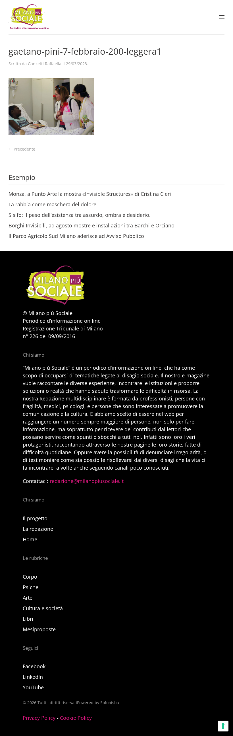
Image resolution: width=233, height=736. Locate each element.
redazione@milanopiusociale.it (87, 481)
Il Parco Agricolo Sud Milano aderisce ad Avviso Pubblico (76, 236)
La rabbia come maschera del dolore (52, 204)
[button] (221, 17)
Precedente (24, 149)
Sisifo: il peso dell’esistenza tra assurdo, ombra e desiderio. (80, 214)
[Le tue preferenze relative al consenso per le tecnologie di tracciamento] (223, 726)
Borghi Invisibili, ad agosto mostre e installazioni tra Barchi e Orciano (91, 225)
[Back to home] (29, 17)
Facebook (34, 666)
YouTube (33, 687)
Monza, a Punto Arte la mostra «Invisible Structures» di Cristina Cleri (90, 193)
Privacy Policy (39, 717)
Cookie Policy (76, 717)
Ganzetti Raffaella (44, 63)
